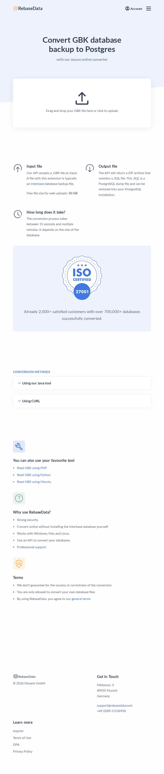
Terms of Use (22, 738)
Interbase (37, 183)
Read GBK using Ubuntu (34, 481)
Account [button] (136, 8)
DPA (16, 744)
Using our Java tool (36, 383)
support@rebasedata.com (114, 705)
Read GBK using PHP (32, 468)
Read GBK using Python (34, 475)
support (40, 547)
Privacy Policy (22, 751)
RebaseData (30, 8)
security (32, 520)
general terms (81, 599)
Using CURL (31, 401)
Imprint (18, 731)
